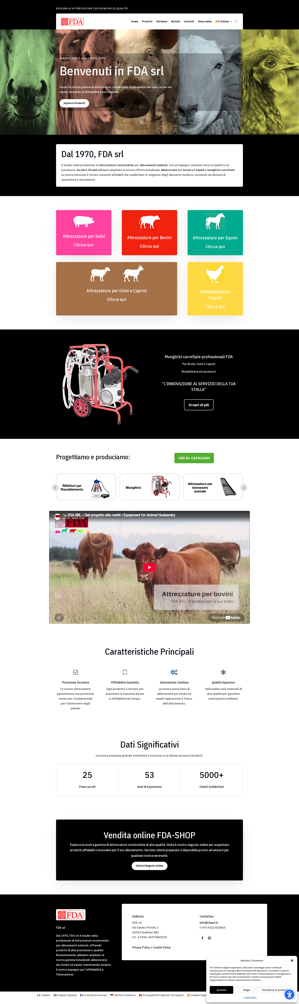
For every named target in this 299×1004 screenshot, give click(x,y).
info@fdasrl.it (209, 922)
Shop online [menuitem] (205, 21)
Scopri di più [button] (199, 404)
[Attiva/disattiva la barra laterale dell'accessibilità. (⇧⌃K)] (289, 994)
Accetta (221, 990)
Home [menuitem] (134, 21)
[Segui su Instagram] (209, 938)
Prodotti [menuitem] (147, 21)
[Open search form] (236, 21)
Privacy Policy (141, 947)
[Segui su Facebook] (202, 938)
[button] (292, 960)
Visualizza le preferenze (277, 990)
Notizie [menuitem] (175, 21)
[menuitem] (224, 21)
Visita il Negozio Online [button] (149, 865)
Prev (55, 487)
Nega (246, 990)
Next (243, 487)
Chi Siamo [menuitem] (161, 21)
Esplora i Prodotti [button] (74, 103)
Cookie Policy (250, 997)
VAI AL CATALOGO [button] (194, 457)
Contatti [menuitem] (189, 21)
